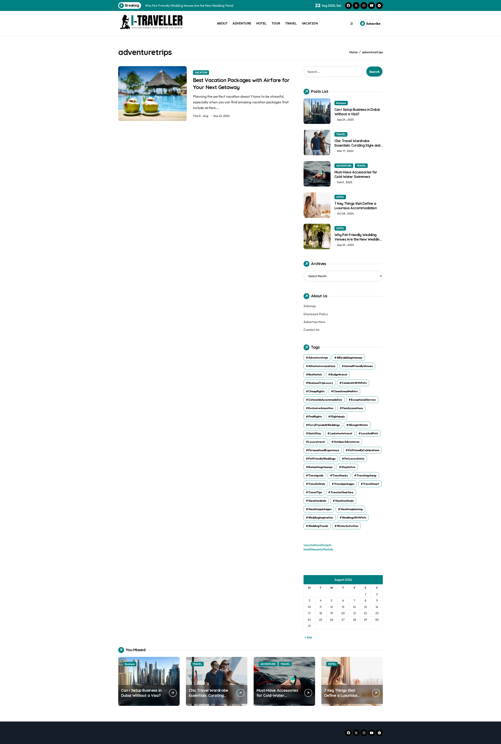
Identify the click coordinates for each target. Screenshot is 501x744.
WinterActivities (347, 526)
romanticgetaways (320, 467)
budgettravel (339, 374)
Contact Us (311, 330)
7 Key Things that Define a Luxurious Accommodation (355, 205)
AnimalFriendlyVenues (358, 366)
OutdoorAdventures (346, 442)
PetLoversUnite (354, 458)
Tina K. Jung (200, 116)
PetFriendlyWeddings (321, 458)
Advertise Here (314, 322)
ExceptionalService (363, 399)
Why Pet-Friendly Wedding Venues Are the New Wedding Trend (358, 239)
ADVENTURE (241, 23)
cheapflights (316, 391)
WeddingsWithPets (354, 517)
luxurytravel (316, 442)
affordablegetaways (349, 357)
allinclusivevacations (321, 366)
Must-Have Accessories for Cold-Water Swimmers (355, 174)
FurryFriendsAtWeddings (324, 425)
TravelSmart (371, 484)
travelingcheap (366, 475)
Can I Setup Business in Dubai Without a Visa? (356, 111)
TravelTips (315, 492)
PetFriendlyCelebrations (363, 450)
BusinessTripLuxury (320, 383)
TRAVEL (291, 23)
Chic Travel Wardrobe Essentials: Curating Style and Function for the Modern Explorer (357, 148)
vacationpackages (320, 509)
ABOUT (222, 23)
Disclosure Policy (316, 314)
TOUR (276, 23)
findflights (315, 416)
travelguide (315, 475)
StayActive (348, 467)
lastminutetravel (341, 433)
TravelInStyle (316, 484)
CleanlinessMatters (345, 391)
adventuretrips (318, 357)
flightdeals (338, 416)
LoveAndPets (369, 433)
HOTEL (261, 23)
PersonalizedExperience (323, 450)
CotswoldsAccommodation (325, 399)
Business (341, 103)
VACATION (310, 23)
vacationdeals (317, 500)
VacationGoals (344, 500)
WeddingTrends (318, 526)
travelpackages (344, 484)
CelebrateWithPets (354, 383)
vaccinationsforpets (318, 545)
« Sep (308, 637)
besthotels (315, 374)
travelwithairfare (342, 492)
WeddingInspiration (320, 517)
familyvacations (352, 408)
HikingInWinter (358, 425)
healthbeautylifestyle (318, 549)
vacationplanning (351, 509)
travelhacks (340, 475)
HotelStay (314, 433)
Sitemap (309, 306)
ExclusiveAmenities (320, 408)
